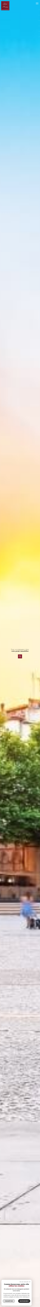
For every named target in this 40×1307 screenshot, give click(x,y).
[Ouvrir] (20, 656)
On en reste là (24, 1282)
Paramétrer (9, 1301)
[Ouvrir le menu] (37, 3)
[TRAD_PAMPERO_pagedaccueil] (5, 10)
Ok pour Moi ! (24, 1301)
